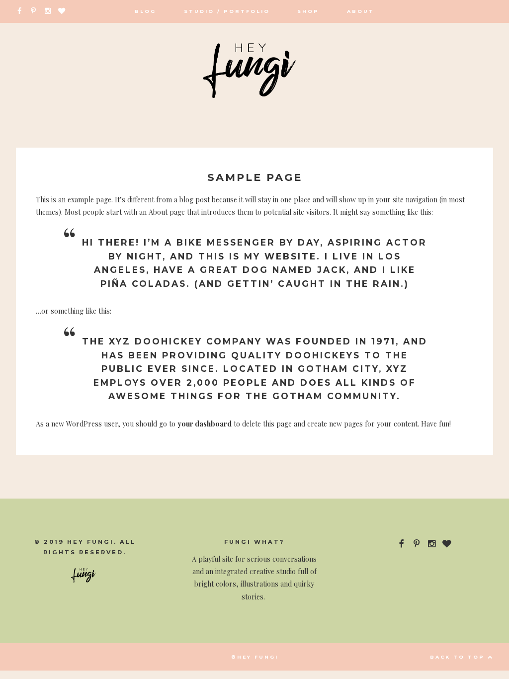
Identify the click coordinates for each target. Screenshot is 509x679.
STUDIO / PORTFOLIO (227, 11)
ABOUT (360, 11)
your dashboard (204, 423)
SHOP (308, 11)
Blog (145, 11)
